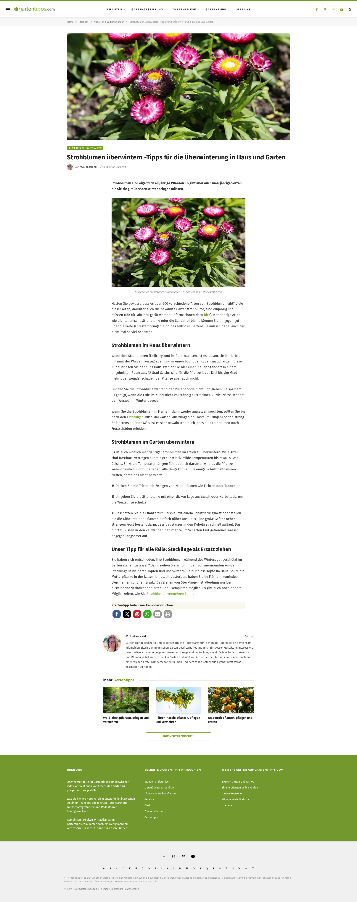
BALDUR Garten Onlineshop (238, 781)
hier (207, 315)
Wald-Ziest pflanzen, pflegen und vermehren (126, 720)
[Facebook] (75, 186)
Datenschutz (132, 889)
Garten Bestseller (232, 793)
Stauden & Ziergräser (157, 781)
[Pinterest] (75, 211)
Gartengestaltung (147, 9)
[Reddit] (75, 235)
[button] (116, 614)
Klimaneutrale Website (235, 799)
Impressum (117, 889)
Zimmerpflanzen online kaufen (240, 787)
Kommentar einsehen (178, 736)
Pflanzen (114, 9)
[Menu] (8, 9)
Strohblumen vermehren (165, 594)
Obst (147, 805)
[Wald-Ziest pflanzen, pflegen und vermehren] (126, 700)
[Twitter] (75, 199)
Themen (104, 889)
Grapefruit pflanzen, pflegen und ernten (230, 720)
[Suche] (349, 9)
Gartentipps (215, 9)
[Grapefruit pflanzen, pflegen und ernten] (231, 700)
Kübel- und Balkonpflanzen (85, 148)
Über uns (243, 9)
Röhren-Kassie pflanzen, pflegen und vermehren (178, 720)
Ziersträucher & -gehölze (159, 787)
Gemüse (149, 799)
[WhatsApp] (75, 248)
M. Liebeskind (88, 166)
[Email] (75, 223)
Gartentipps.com (88, 889)
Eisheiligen (135, 417)
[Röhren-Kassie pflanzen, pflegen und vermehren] (178, 700)
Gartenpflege (184, 9)
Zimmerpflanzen (153, 811)
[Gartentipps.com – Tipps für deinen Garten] (34, 9)
